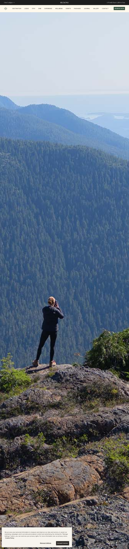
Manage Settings (45, 543)
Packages (77, 8)
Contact (105, 8)
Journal (87, 8)
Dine (39, 8)
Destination (16, 8)
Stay (33, 8)
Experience (48, 8)
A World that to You (116, 3)
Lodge (26, 8)
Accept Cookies (62, 543)
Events (68, 8)
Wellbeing (59, 8)
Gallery (96, 8)
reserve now (119, 8)
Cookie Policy (9, 538)
